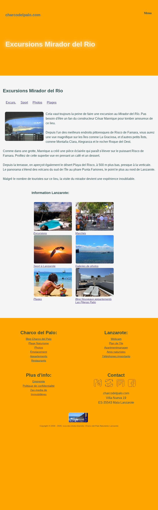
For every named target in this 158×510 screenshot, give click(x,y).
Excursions (40, 233)
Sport (24, 102)
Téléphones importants (116, 356)
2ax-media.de (38, 390)
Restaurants (38, 360)
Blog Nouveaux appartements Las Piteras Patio (93, 301)
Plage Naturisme (39, 343)
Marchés (80, 233)
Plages (51, 102)
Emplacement (38, 351)
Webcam (116, 338)
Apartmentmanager (116, 347)
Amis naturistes (116, 351)
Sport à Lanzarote (44, 266)
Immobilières (38, 394)
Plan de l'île (116, 343)
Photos (37, 102)
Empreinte (38, 381)
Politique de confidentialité (39, 385)
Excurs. (11, 102)
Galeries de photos (86, 266)
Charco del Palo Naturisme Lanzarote (101, 426)
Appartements (38, 356)
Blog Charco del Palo (38, 338)
